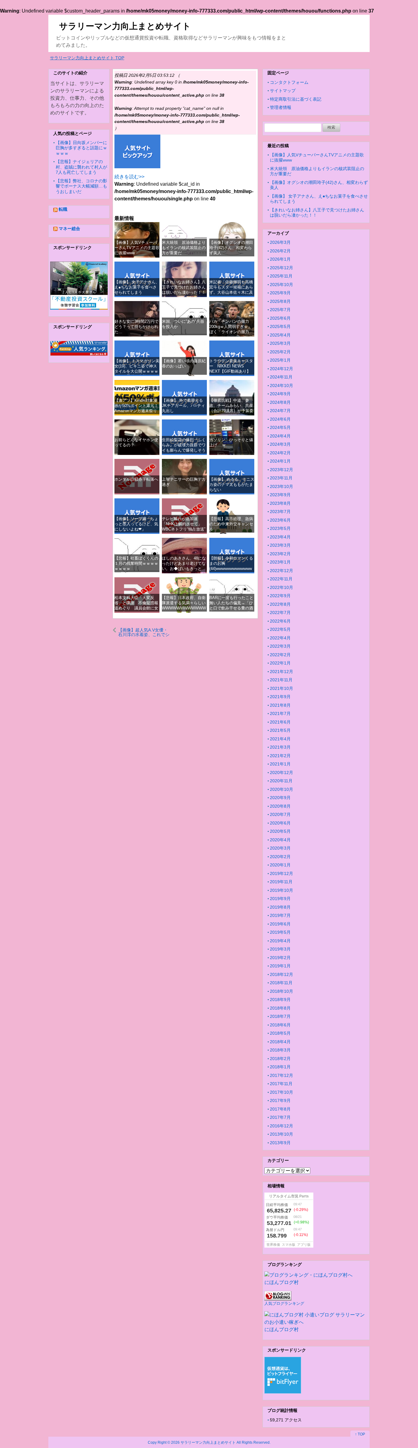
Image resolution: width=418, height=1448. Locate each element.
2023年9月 (280, 494)
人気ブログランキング (284, 1303)
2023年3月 (280, 545)
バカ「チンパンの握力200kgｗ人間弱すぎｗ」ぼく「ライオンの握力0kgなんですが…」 (230, 329)
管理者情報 (280, 107)
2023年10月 (281, 486)
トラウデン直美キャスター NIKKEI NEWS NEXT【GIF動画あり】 (231, 366)
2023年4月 (280, 536)
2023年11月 (281, 477)
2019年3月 (280, 949)
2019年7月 (280, 915)
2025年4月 (280, 335)
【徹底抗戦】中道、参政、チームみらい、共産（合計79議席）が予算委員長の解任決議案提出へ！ (231, 411)
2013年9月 (280, 1142)
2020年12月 (281, 772)
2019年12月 (281, 873)
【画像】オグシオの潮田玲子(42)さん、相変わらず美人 (231, 247)
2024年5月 (280, 427)
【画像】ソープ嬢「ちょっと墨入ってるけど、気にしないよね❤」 (136, 524)
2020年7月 (280, 814)
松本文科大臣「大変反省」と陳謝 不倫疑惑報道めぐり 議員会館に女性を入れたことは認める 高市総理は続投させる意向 (138, 610)
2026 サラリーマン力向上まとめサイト (203, 1442)
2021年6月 (280, 722)
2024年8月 (280, 402)
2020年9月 (280, 797)
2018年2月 (280, 1058)
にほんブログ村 (281, 1282)
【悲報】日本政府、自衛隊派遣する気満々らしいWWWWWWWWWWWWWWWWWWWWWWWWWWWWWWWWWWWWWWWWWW (184, 610)
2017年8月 (280, 1109)
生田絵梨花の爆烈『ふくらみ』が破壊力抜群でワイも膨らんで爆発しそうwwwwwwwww (184, 447)
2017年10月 (281, 1092)
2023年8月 (280, 503)
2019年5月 (280, 932)
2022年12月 (281, 570)
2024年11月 (281, 376)
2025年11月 (281, 276)
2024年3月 (280, 444)
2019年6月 (280, 923)
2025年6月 (280, 318)
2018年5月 (280, 1033)
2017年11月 (281, 1083)
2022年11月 (281, 578)
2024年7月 (280, 410)
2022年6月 (280, 621)
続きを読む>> (129, 176)
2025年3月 (280, 343)
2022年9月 (280, 595)
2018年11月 (281, 982)
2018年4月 (280, 1041)
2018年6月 (280, 1024)
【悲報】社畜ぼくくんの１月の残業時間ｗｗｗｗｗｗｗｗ (136, 563)
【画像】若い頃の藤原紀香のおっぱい (184, 363)
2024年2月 (280, 452)
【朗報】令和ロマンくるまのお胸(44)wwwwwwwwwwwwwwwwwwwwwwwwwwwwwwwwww (231, 569)
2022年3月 (280, 646)
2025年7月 (280, 309)
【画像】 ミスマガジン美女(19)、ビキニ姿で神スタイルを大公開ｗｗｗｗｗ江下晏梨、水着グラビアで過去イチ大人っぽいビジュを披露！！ (136, 374)
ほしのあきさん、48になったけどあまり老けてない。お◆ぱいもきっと (184, 563)
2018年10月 (281, 991)
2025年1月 (280, 360)
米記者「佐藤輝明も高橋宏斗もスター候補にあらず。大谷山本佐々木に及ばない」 (231, 290)
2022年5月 (280, 629)
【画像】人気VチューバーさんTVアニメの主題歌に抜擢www (136, 247)
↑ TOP (360, 1434)
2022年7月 (280, 612)
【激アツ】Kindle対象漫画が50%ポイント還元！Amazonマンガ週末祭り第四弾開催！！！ (136, 408)
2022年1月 (280, 663)
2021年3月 (280, 747)
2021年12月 (281, 671)
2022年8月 (280, 604)
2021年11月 (281, 679)
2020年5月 (280, 831)
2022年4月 (280, 637)
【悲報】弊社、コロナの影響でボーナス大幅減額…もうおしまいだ (81, 186)
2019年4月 (280, 940)
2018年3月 (280, 1050)
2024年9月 (280, 393)
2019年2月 (280, 957)
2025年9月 (280, 292)
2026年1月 (280, 259)
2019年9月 (280, 898)
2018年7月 (280, 1016)
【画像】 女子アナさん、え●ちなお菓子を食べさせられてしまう (136, 287)
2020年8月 (280, 806)
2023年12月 (281, 469)
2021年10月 (281, 688)
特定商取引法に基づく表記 (295, 99)
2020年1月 (280, 864)
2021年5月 (280, 730)
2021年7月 (280, 713)
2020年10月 (281, 789)
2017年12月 (281, 1075)
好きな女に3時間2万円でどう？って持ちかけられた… (136, 326)
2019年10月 (281, 890)
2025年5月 (280, 326)
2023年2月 (280, 553)
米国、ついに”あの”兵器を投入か (183, 324)
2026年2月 (280, 250)
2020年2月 (280, 856)
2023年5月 (280, 528)
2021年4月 (280, 738)
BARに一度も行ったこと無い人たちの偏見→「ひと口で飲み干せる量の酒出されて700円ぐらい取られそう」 (231, 608)
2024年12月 (281, 368)
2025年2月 (280, 351)
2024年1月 (280, 461)
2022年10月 (281, 587)
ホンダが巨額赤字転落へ (136, 479)
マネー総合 (69, 228)
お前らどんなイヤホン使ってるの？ (136, 442)
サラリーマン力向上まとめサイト (125, 26)
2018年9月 (280, 999)
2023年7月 (280, 511)
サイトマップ (283, 90)
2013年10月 (281, 1134)
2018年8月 (280, 1008)
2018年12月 (281, 974)
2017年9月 (280, 1100)
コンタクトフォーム (289, 82)
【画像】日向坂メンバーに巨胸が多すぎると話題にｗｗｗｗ (81, 148)
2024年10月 (281, 385)
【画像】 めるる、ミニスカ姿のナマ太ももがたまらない (231, 484)
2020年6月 (280, 823)
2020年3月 (280, 848)
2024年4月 (280, 436)
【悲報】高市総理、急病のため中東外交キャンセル (231, 524)
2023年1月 (280, 562)
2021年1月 (280, 763)
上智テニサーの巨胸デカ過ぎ (184, 482)
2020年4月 (280, 839)
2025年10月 (281, 284)
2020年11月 (281, 780)
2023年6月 (280, 520)
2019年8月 (280, 907)
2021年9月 (280, 696)
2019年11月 (281, 881)
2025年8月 (280, 301)
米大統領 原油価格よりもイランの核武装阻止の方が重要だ (184, 247)
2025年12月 (281, 267)
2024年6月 (280, 419)
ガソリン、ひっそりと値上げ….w (231, 442)
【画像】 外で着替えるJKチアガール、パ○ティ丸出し (183, 405)
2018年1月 (280, 1066)
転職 (63, 209)
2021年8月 (280, 705)
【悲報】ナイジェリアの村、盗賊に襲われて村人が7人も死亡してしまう (81, 167)
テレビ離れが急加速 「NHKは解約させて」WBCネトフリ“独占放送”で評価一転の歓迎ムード (184, 526)
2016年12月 (281, 1125)
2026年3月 (280, 242)
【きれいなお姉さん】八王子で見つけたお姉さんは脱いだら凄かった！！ (184, 287)
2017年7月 (280, 1117)
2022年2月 (280, 654)
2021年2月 (280, 755)
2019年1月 (280, 965)
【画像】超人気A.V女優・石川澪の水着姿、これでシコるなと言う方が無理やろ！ (144, 632)
